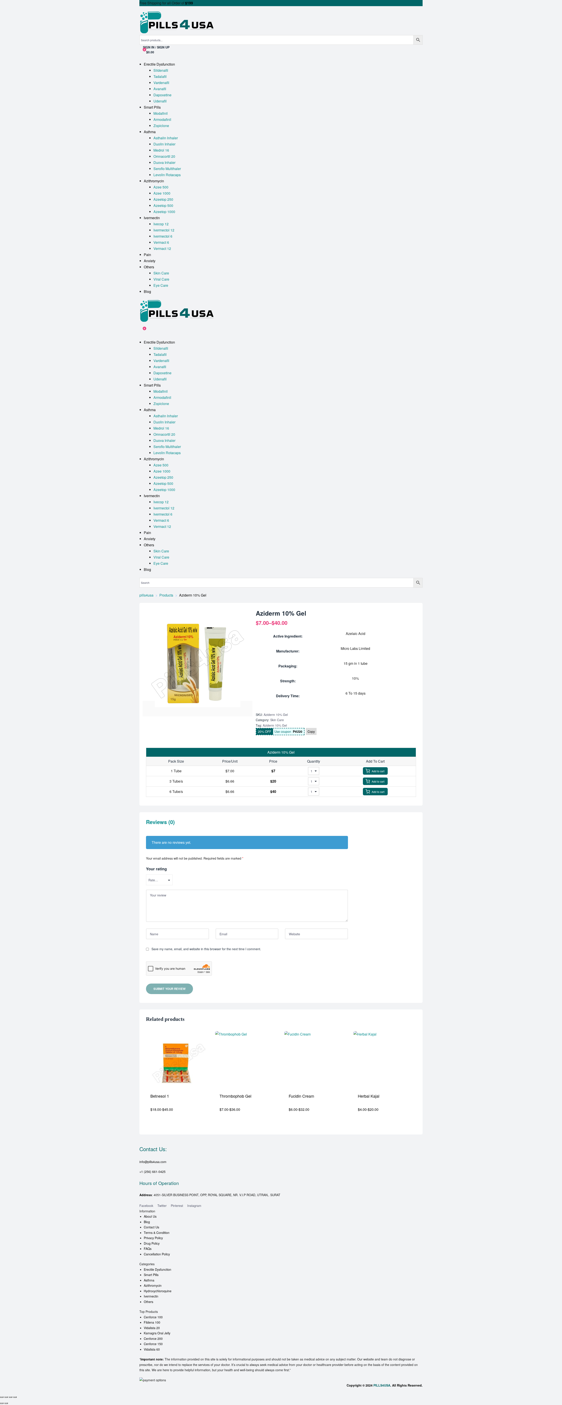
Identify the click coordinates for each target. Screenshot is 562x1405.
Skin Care (277, 720)
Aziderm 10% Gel (275, 725)
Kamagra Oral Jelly (157, 1333)
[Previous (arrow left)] (2, 1403)
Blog (147, 1222)
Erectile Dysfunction (157, 1269)
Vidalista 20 (152, 1328)
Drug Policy (152, 1243)
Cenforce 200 (153, 1338)
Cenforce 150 (153, 1344)
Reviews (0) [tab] (160, 822)
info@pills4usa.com (152, 1161)
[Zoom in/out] (2, 1397)
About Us (150, 1216)
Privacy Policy (153, 1238)
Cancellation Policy (157, 1254)
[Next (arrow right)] (6, 1403)
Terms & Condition (156, 1232)
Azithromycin (153, 1285)
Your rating (156, 869)
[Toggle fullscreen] (6, 1397)
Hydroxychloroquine (157, 1291)
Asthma (149, 1280)
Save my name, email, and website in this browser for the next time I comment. (206, 949)
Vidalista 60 (152, 1349)
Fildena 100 (152, 1322)
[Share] (10, 1397)
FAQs (147, 1248)
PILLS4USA (381, 1385)
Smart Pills (151, 1274)
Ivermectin (151, 1296)
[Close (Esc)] (15, 1397)
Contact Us (151, 1227)
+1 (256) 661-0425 (152, 1171)
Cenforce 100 (153, 1317)
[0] (141, 330)
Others (148, 1301)
